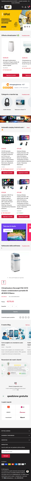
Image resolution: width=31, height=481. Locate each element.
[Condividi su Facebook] (20, 317)
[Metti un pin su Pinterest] (23, 317)
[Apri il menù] (2, 7)
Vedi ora (27, 325)
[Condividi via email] (29, 317)
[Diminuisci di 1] (8, 306)
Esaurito (15, 311)
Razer (28, 127)
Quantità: (3, 306)
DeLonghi (5, 67)
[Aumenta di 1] (16, 306)
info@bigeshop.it (8, 477)
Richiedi (6, 456)
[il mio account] (25, 7)
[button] (27, 471)
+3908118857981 (18, 477)
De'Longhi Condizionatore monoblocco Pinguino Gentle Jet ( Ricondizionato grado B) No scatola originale (11, 63)
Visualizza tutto (26, 35)
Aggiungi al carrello (11, 75)
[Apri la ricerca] (22, 7)
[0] (28, 7)
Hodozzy (19, 167)
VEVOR (3, 167)
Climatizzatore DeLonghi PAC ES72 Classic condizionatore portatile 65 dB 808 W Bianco (14, 290)
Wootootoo (4, 210)
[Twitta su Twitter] (26, 317)
